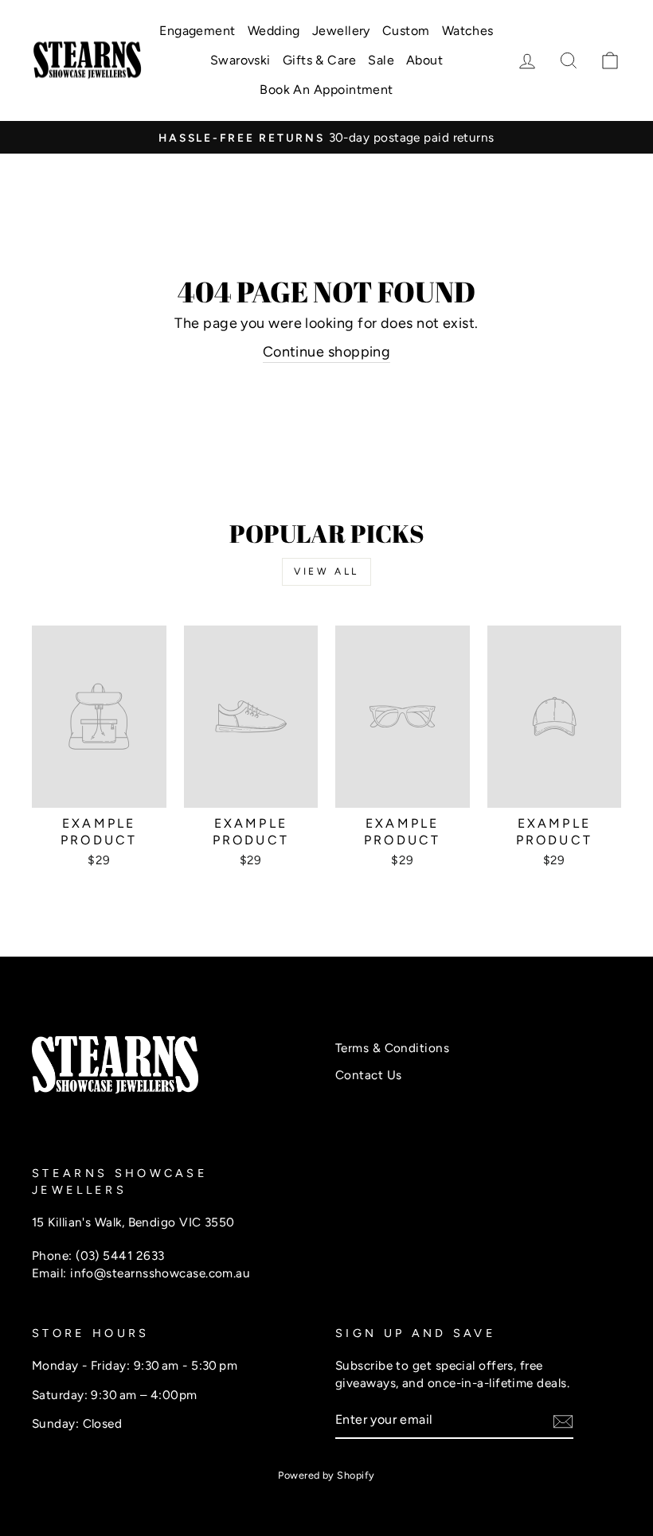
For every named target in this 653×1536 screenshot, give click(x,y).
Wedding (274, 30)
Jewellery (341, 30)
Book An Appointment (326, 89)
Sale (381, 60)
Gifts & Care (319, 60)
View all (326, 571)
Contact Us (368, 1074)
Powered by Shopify (326, 1475)
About (424, 60)
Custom (406, 30)
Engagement (197, 30)
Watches (468, 30)
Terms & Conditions (392, 1047)
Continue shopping (327, 352)
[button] (610, 61)
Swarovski (240, 60)
